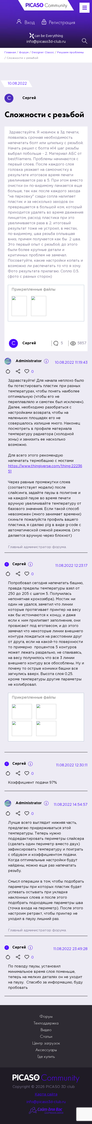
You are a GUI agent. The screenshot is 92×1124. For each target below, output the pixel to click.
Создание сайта (53, 1113)
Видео (46, 1029)
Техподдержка (46, 1023)
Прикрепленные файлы (33, 289)
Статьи (46, 1036)
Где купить (46, 1056)
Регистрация (62, 22)
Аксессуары (46, 1050)
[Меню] (84, 7)
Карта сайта (46, 1094)
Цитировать (7, 371)
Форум (46, 1016)
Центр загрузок (46, 1043)
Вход (30, 22)
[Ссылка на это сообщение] (18, 371)
